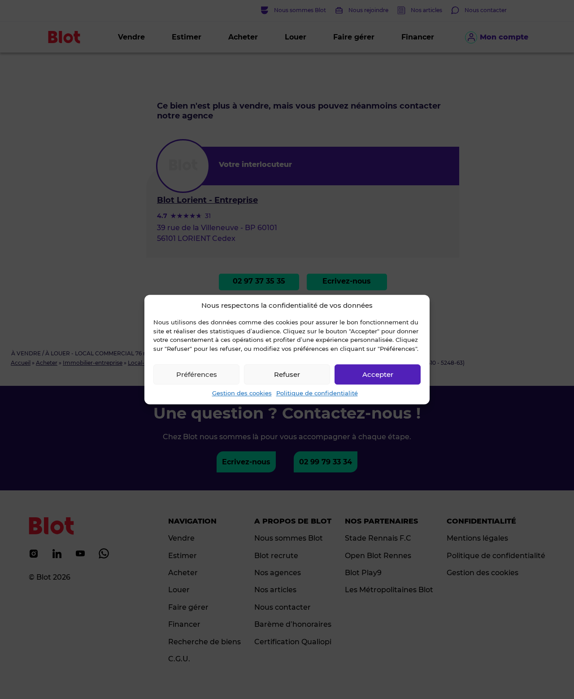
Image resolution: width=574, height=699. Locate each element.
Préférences (196, 374)
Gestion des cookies (242, 393)
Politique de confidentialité (317, 393)
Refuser (287, 374)
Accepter (377, 374)
